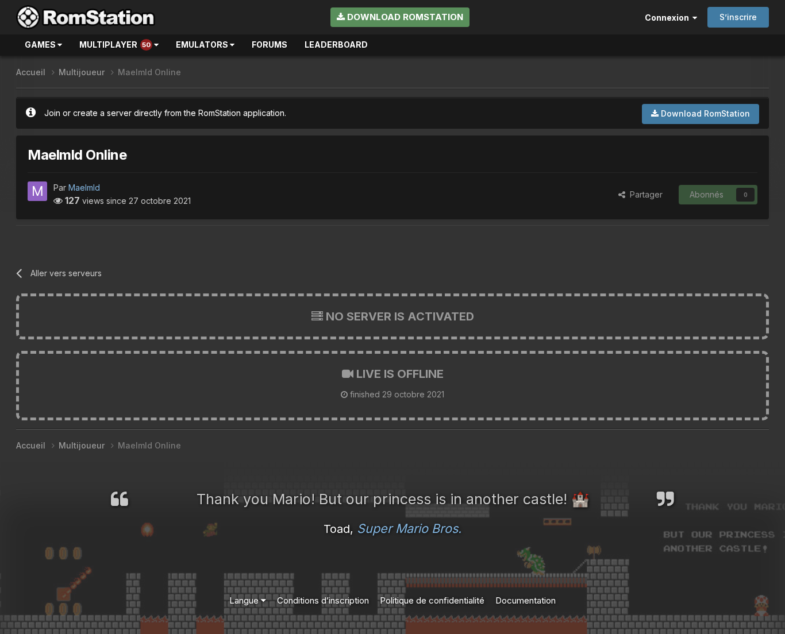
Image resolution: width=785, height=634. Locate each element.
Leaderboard (336, 44)
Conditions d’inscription (323, 600)
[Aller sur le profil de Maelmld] (37, 191)
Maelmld (84, 187)
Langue (245, 600)
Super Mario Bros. (409, 528)
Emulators (203, 44)
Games (41, 44)
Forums (269, 44)
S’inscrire (738, 17)
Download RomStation (404, 16)
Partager (644, 194)
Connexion (668, 17)
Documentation (525, 600)
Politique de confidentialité (432, 600)
